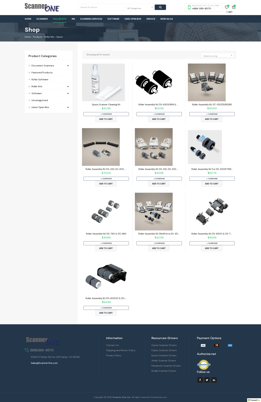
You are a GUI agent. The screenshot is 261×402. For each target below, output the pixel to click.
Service (150, 19)
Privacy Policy (113, 355)
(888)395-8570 (42, 350)
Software (113, 19)
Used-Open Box (40, 107)
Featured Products (42, 72)
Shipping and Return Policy (120, 350)
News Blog (166, 19)
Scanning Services (91, 19)
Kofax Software (40, 79)
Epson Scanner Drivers (163, 355)
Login (229, 11)
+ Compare (106, 114)
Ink (73, 19)
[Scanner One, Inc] (42, 7)
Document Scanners (43, 65)
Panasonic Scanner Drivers (166, 365)
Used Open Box (132, 19)
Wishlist (226, 7)
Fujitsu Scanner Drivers (164, 350)
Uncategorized (40, 100)
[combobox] (140, 7)
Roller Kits (59, 19)
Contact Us (112, 345)
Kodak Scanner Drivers (163, 370)
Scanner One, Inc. (122, 397)
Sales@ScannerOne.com (44, 363)
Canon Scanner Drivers (164, 345)
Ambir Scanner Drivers (163, 360)
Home (28, 19)
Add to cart (106, 119)
